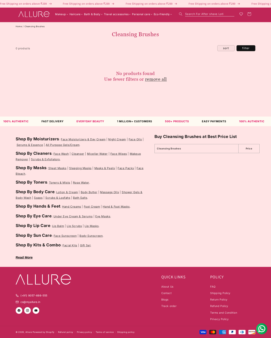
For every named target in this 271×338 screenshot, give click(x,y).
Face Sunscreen (65, 236)
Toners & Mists (59, 182)
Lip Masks (92, 226)
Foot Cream (92, 206)
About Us (167, 286)
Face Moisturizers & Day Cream (83, 139)
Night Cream (117, 139)
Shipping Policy (220, 293)
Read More (24, 257)
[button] (206, 14)
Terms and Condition (223, 312)
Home (19, 26)
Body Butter (89, 192)
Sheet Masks (57, 168)
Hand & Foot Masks (116, 206)
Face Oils (135, 139)
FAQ (213, 286)
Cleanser (78, 154)
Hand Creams (71, 206)
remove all (156, 79)
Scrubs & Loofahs (57, 197)
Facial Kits (69, 245)
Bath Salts (80, 197)
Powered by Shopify (44, 332)
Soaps (38, 197)
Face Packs (126, 168)
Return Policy (218, 299)
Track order (169, 306)
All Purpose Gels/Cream (62, 145)
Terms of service (105, 332)
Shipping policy (126, 332)
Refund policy (65, 332)
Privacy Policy (219, 319)
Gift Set (85, 245)
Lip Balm (58, 226)
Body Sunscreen (91, 236)
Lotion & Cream (67, 192)
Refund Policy (219, 306)
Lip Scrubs (74, 226)
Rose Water (81, 182)
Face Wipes (118, 154)
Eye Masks (102, 216)
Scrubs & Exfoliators (45, 159)
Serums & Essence (30, 145)
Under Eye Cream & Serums (73, 216)
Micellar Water (97, 154)
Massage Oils (109, 192)
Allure (28, 332)
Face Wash (61, 154)
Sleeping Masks (80, 168)
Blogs (164, 299)
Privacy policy (84, 332)
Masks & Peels (104, 168)
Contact (166, 293)
